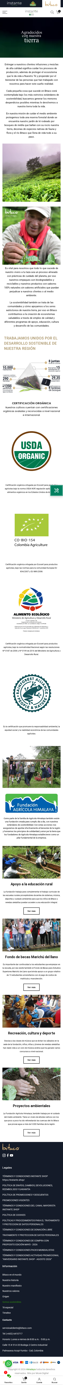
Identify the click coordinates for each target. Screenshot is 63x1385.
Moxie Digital (42, 1373)
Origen (5, 1296)
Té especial (7, 1307)
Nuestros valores (10, 1291)
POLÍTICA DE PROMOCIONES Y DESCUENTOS (25, 1194)
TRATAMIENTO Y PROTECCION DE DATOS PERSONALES (30, 1235)
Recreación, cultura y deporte (31, 1033)
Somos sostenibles (11, 1302)
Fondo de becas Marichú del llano (31, 957)
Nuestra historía (10, 1280)
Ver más (31, 911)
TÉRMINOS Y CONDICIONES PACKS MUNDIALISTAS (28, 1250)
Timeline (6, 1313)
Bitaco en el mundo (11, 1274)
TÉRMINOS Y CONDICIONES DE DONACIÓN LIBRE (27, 1229)
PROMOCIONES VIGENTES (15, 1200)
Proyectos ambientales (31, 1106)
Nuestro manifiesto (12, 1285)
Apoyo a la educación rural (31, 884)
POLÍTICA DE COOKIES (13, 1215)
